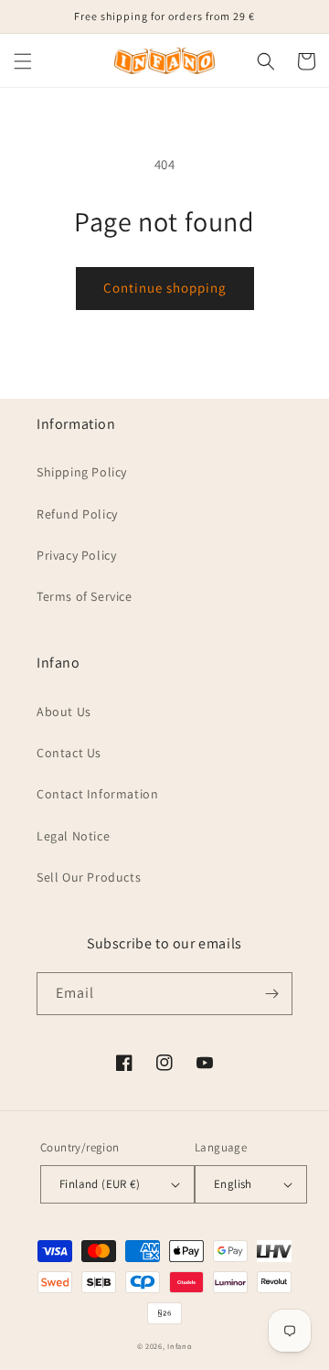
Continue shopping (165, 287)
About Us (64, 711)
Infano (179, 1346)
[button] (23, 61)
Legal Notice (73, 836)
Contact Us (69, 752)
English (233, 1184)
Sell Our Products (89, 877)
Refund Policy (77, 514)
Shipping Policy (82, 472)
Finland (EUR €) (99, 1184)
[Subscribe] (271, 993)
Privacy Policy (76, 555)
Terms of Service (85, 596)
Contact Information (97, 794)
